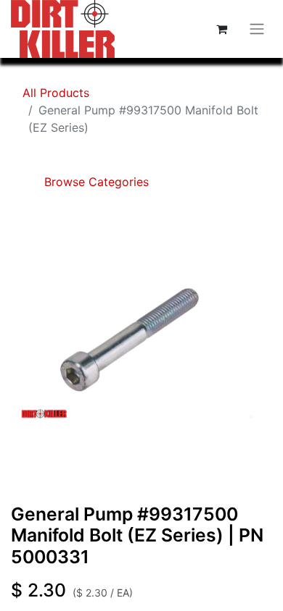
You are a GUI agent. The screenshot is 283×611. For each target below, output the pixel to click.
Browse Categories (95, 181)
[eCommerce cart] (221, 28)
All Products (55, 92)
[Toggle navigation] (257, 29)
